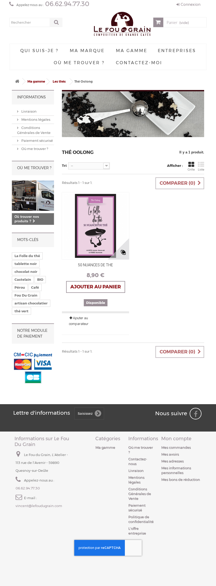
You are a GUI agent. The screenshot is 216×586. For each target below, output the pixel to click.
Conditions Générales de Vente (139, 493)
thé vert (21, 311)
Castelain (22, 279)
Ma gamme (131, 50)
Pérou (19, 287)
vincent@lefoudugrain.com (39, 506)
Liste (201, 169)
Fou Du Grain (25, 295)
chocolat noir (25, 271)
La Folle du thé (27, 256)
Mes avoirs (170, 454)
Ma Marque (87, 50)
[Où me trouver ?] (33, 196)
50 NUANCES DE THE (95, 265)
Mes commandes (176, 447)
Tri (64, 165)
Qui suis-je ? (39, 50)
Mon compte (176, 439)
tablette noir (25, 264)
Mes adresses (172, 461)
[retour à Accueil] (17, 81)
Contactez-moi (139, 62)
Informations (31, 97)
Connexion (190, 4)
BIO (40, 279)
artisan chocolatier (31, 303)
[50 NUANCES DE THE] (95, 226)
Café (35, 287)
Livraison (29, 111)
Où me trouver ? (79, 62)
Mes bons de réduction (180, 479)
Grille (191, 169)
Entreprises (177, 50)
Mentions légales (35, 119)
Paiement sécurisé (37, 140)
